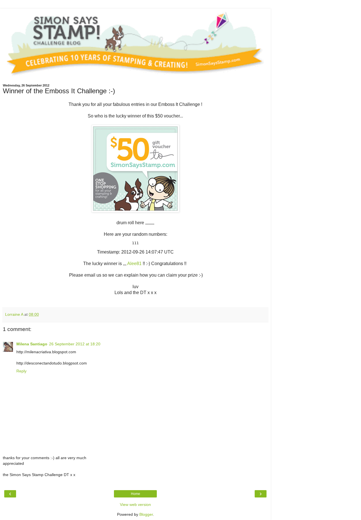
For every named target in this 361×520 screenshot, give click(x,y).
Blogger (146, 514)
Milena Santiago (31, 344)
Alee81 (135, 263)
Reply (21, 371)
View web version (135, 504)
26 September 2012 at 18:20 (74, 344)
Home (135, 494)
